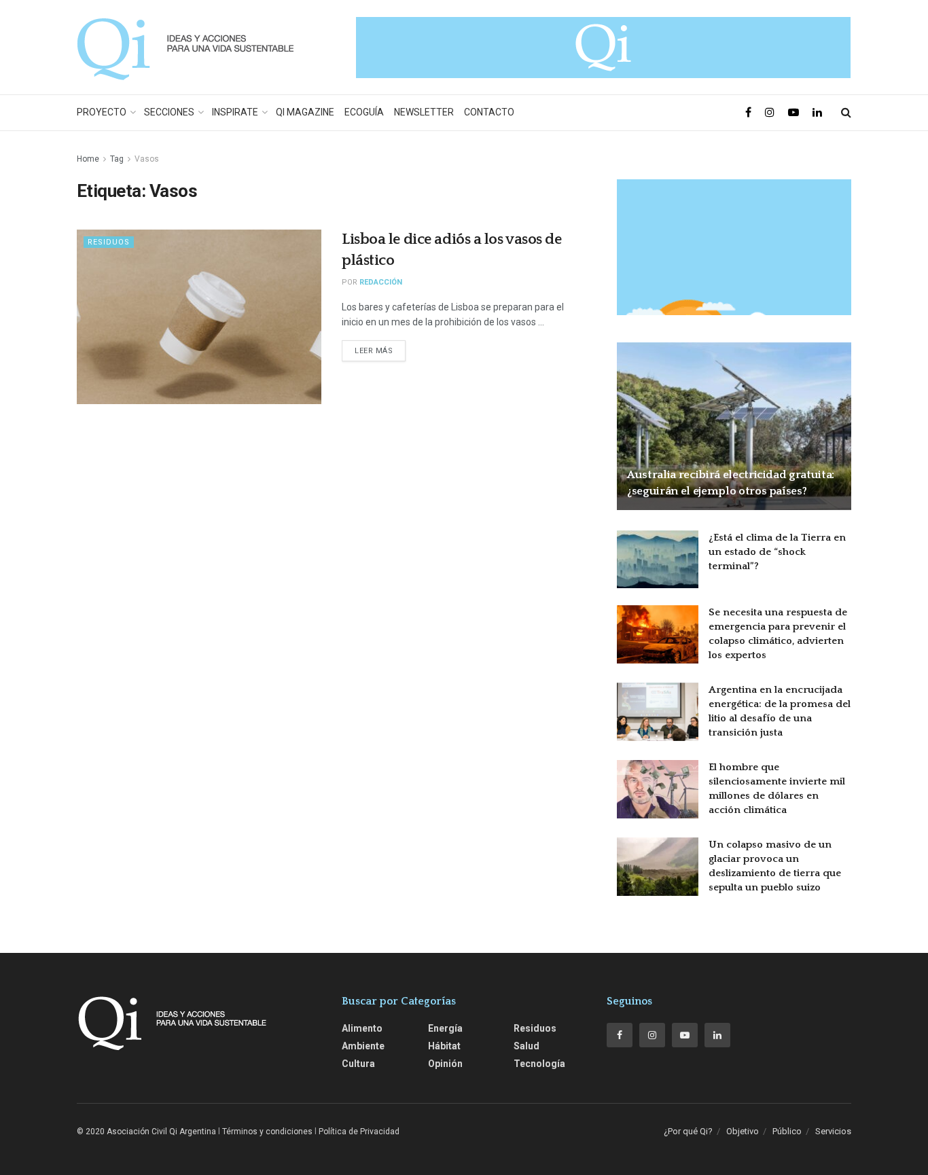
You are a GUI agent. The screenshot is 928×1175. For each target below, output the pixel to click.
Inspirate (235, 112)
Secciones (169, 112)
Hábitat (444, 1046)
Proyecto (101, 112)
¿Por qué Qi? (688, 1131)
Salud (526, 1046)
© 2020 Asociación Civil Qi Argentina (146, 1131)
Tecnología (539, 1063)
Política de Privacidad (359, 1131)
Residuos (109, 242)
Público (787, 1131)
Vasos (147, 159)
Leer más (374, 350)
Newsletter (424, 112)
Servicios (833, 1131)
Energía (445, 1028)
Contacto (489, 112)
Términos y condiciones (267, 1131)
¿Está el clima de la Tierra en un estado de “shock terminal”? (777, 552)
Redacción (380, 282)
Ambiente (363, 1046)
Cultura (358, 1063)
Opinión (445, 1063)
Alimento (362, 1028)
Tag (117, 159)
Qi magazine (305, 112)
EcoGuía (364, 112)
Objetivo (742, 1131)
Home (88, 159)
